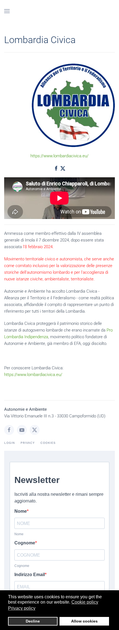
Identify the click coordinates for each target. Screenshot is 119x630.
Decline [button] (33, 621)
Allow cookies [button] (84, 621)
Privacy (27, 443)
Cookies (48, 443)
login (9, 443)
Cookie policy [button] (84, 602)
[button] (7, 11)
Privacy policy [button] (21, 608)
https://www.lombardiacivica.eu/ (59, 155)
